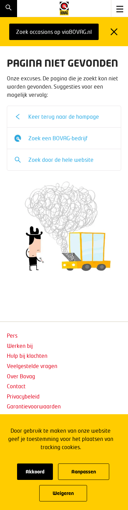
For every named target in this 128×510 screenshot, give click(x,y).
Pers (12, 335)
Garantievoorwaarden (34, 406)
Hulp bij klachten (27, 355)
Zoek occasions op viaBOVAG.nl (54, 31)
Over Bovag (21, 376)
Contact (16, 386)
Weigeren (63, 493)
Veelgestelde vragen (32, 366)
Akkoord (35, 471)
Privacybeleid (23, 396)
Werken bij (20, 345)
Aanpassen (83, 471)
